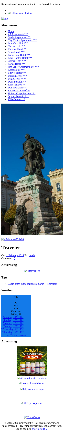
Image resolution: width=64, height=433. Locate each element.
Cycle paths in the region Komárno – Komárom (32, 283)
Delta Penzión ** (17, 81)
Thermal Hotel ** (17, 49)
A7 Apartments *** (18, 34)
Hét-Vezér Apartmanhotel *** (23, 66)
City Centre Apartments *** (22, 40)
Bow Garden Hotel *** (20, 58)
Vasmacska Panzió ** (19, 90)
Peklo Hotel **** (17, 78)
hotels (32, 255)
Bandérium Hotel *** (19, 55)
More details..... (40, 428)
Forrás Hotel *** (16, 63)
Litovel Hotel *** (17, 72)
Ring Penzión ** (16, 84)
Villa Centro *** (16, 99)
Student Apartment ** (19, 37)
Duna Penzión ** (17, 87)
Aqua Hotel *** (16, 52)
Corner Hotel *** (17, 61)
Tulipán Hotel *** (17, 75)
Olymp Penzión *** (18, 96)
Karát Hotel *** (16, 69)
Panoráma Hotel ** (18, 43)
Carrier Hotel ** (16, 46)
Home (11, 31)
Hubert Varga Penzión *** (21, 93)
